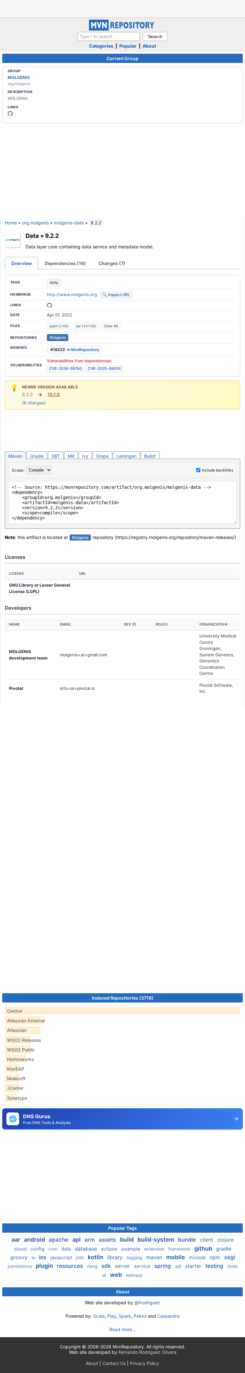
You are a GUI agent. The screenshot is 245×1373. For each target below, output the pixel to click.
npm (216, 1257)
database (87, 1248)
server (123, 1266)
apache (59, 1239)
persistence (20, 1266)
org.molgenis (35, 222)
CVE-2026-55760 (65, 368)
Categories (101, 46)
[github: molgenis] (10, 113)
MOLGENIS (19, 77)
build (127, 1239)
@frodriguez (147, 1302)
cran (53, 1249)
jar (86, 326)
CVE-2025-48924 (104, 368)
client (207, 1239)
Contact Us (114, 1363)
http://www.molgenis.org (72, 294)
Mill (71, 456)
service (143, 1266)
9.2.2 (52, 235)
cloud (21, 1249)
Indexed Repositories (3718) (122, 998)
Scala (99, 1316)
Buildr (150, 456)
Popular (128, 46)
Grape (102, 456)
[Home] (122, 29)
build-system (156, 1239)
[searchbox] (109, 36)
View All (111, 326)
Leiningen (126, 456)
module (198, 1257)
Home (11, 222)
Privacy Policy (144, 1363)
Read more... (122, 1329)
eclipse (110, 1249)
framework (180, 1249)
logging (135, 1257)
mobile (176, 1257)
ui (105, 1275)
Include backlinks (217, 470)
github (203, 1248)
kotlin (96, 1257)
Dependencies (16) (65, 263)
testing (215, 1266)
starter (194, 1266)
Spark (125, 1316)
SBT (55, 456)
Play (111, 1316)
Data (32, 235)
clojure (225, 1239)
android (35, 1239)
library (115, 1257)
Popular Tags (122, 1228)
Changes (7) (112, 263)
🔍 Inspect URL (116, 294)
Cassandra (168, 1316)
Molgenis (57, 337)
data (54, 282)
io (34, 1257)
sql (178, 1266)
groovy (19, 1257)
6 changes (34, 402)
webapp (134, 1275)
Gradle (37, 456)
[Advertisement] (122, 8)
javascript (61, 1257)
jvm (80, 1257)
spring (163, 1266)
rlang (93, 1266)
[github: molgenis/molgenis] (49, 305)
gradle (223, 1248)
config (38, 1249)
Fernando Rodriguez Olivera (147, 1352)
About (149, 46)
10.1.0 (54, 394)
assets (108, 1239)
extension (155, 1249)
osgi (229, 1257)
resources (71, 1266)
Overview (21, 263)
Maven (15, 456)
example (131, 1249)
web (116, 1274)
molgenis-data (69, 222)
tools (232, 1266)
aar (16, 1239)
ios (43, 1257)
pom (59, 326)
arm (90, 1239)
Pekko (140, 1316)
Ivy (85, 456)
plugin (45, 1265)
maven (155, 1257)
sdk (106, 1266)
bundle (187, 1239)
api (77, 1239)
